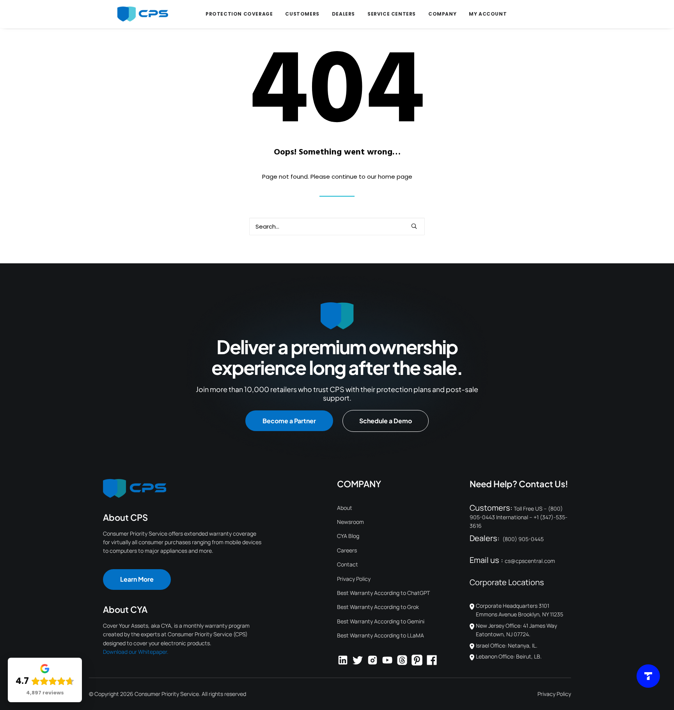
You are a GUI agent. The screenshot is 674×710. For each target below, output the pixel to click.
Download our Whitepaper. (135, 651)
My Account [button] (488, 14)
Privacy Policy (354, 578)
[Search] (337, 226)
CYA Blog (348, 536)
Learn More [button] (137, 579)
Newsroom (350, 521)
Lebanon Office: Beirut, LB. (509, 656)
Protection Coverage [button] (239, 14)
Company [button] (442, 14)
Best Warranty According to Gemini (380, 621)
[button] (414, 226)
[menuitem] (239, 14)
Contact (347, 564)
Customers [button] (302, 14)
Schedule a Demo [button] (385, 421)
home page (395, 176)
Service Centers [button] (391, 14)
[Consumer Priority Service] (142, 14)
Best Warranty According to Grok (378, 607)
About (344, 507)
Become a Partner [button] (289, 421)
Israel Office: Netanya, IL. (506, 645)
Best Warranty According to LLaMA (380, 635)
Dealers (343, 14)
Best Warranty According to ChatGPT (383, 592)
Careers (347, 550)
